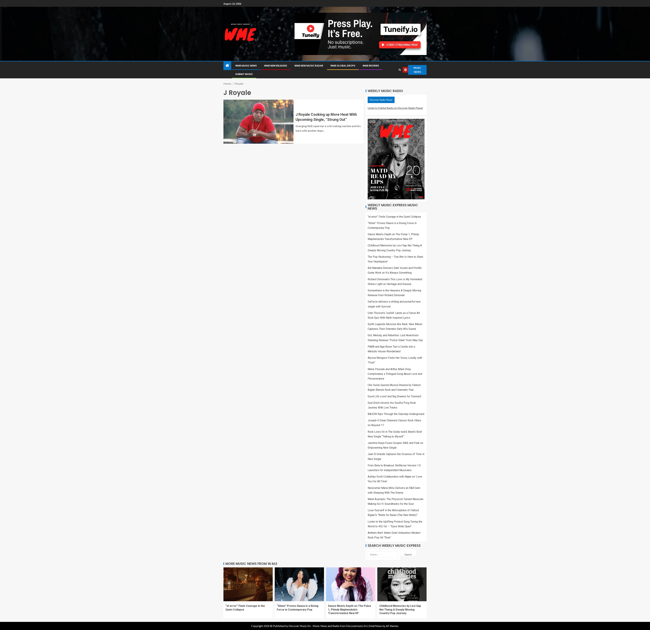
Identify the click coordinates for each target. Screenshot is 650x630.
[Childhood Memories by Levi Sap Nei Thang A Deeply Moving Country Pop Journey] (402, 584)
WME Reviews (371, 65)
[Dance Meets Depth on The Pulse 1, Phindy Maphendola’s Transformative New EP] (350, 584)
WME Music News (246, 65)
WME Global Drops (342, 65)
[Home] (227, 65)
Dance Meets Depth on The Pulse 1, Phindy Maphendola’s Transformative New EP (349, 609)
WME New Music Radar (308, 65)
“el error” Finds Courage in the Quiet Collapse (394, 216)
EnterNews (375, 625)
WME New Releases (275, 65)
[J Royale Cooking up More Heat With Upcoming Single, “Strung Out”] (258, 122)
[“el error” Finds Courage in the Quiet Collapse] (248, 584)
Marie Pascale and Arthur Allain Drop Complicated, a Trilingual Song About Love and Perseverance (395, 374)
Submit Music (244, 74)
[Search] (400, 70)
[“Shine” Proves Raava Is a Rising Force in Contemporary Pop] (299, 584)
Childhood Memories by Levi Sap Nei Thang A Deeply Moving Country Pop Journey (400, 609)
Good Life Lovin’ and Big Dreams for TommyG (394, 396)
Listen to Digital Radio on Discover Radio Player (395, 107)
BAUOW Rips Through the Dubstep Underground (396, 414)
